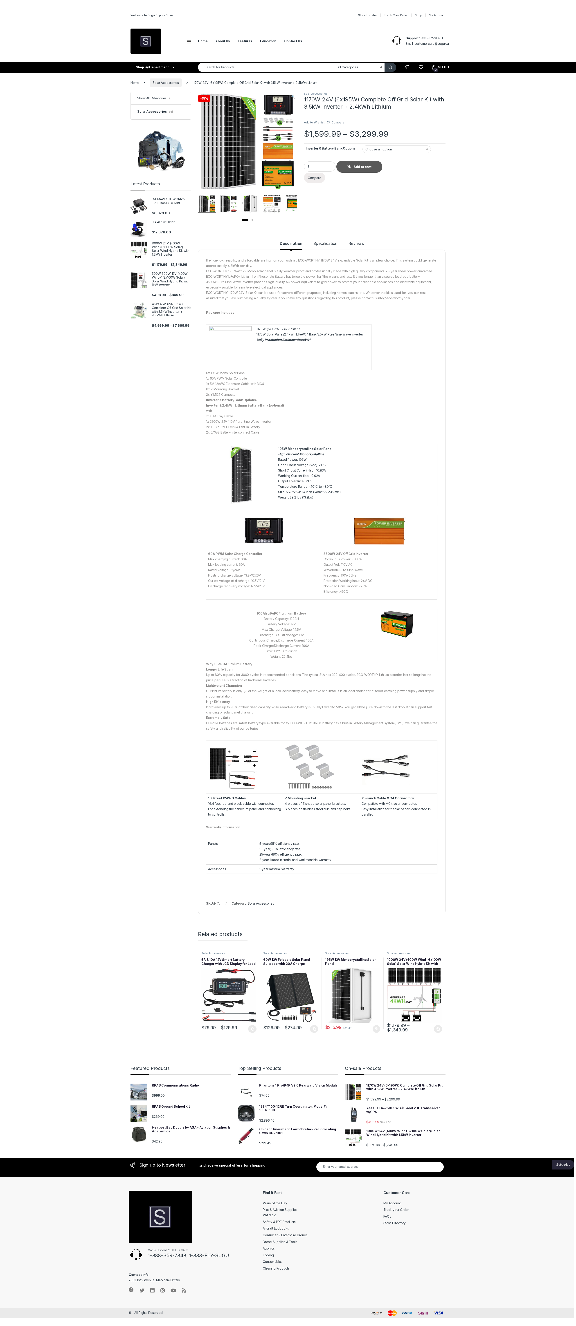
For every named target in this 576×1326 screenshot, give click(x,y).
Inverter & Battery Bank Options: (331, 148)
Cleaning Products (276, 1268)
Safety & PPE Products (279, 1222)
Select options (251, 1029)
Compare (338, 122)
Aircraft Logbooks (276, 1228)
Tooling (268, 1255)
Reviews (356, 243)
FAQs (387, 1216)
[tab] (291, 245)
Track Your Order (396, 15)
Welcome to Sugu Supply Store (151, 15)
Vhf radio (269, 1215)
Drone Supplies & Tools (280, 1242)
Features (245, 41)
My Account (437, 15)
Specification (325, 243)
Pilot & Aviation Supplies (280, 1210)
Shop (418, 15)
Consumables (272, 1261)
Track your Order (396, 1210)
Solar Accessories (166, 83)
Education (268, 41)
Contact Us (293, 41)
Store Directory (394, 1223)
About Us (222, 41)
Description (291, 243)
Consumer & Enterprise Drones (285, 1235)
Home (202, 41)
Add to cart (376, 1029)
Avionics (269, 1248)
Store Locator (367, 15)
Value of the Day (275, 1203)
